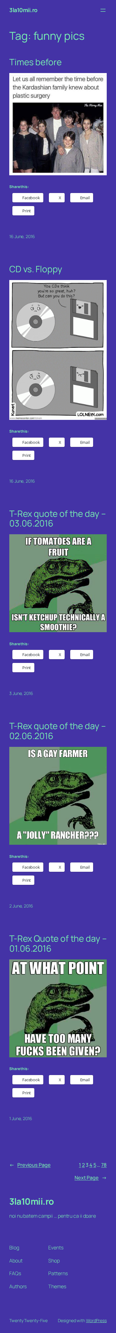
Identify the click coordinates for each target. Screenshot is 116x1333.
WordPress (96, 1320)
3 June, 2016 (21, 693)
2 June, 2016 (21, 906)
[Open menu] (103, 10)
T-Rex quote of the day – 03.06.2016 (57, 518)
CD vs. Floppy (35, 269)
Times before (35, 62)
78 (104, 1164)
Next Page (91, 1177)
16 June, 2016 (22, 236)
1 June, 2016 (20, 1118)
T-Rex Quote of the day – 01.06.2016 (58, 943)
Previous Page (30, 1164)
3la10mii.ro (23, 10)
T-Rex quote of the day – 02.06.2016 (57, 731)
